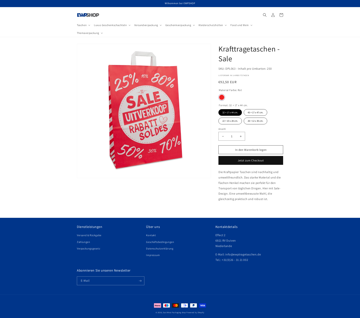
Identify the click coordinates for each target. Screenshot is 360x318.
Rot (221, 97)
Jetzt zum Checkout (251, 160)
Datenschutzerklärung (159, 248)
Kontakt (151, 235)
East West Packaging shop (174, 312)
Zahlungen (83, 242)
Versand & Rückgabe (89, 235)
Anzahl (222, 129)
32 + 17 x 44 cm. (230, 111)
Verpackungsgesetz (88, 248)
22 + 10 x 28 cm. (230, 120)
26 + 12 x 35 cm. (255, 120)
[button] (83, 25)
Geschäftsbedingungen (160, 242)
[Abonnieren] (140, 280)
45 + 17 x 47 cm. (255, 111)
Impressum (153, 255)
